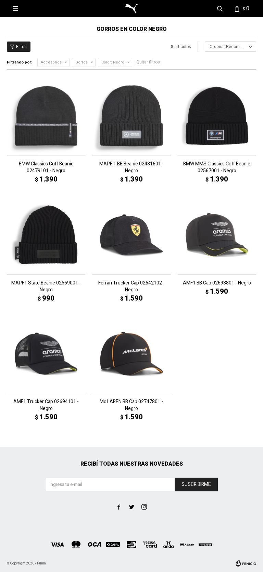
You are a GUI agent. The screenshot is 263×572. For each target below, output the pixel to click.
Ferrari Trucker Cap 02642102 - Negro (131, 286)
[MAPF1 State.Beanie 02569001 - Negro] (46, 234)
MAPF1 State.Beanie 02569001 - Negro (46, 286)
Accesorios (51, 62)
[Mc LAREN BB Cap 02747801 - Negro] (131, 353)
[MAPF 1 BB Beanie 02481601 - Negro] (131, 116)
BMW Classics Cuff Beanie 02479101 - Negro (46, 167)
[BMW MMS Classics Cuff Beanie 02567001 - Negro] (217, 116)
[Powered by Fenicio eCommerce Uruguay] (246, 563)
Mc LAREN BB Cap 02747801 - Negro (131, 405)
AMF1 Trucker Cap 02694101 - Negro (46, 405)
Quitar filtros (148, 62)
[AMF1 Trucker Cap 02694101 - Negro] (46, 353)
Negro (112, 62)
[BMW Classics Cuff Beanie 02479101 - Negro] (46, 116)
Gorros (81, 62)
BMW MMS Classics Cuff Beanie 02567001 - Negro (216, 167)
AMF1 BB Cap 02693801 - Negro (217, 283)
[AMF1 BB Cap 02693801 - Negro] (217, 234)
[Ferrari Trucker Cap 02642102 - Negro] (131, 234)
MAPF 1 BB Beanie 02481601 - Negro (131, 167)
